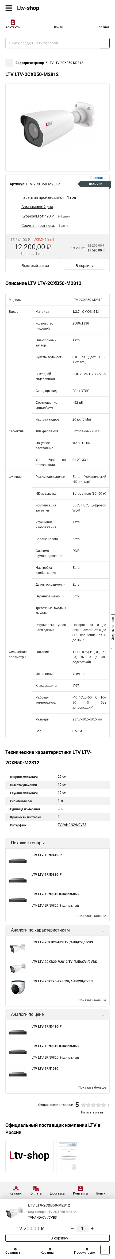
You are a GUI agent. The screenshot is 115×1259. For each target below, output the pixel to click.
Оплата (36, 1193)
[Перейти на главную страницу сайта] (40, 8)
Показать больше (92, 916)
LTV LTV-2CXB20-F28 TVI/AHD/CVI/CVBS (62, 942)
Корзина (103, 27)
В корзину (84, 266)
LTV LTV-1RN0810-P (47, 874)
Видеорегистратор (30, 63)
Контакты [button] (12, 27)
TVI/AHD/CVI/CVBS (72, 825)
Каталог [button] (16, 1193)
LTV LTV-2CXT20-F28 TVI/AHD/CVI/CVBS (62, 981)
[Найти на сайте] (105, 43)
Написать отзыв (92, 1112)
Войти (58, 27)
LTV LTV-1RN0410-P (47, 855)
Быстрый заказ (35, 266)
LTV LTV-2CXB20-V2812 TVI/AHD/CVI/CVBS (64, 962)
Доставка (57, 1193)
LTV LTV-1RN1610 (45, 1068)
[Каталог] (8, 8)
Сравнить (12, 1252)
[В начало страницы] (105, 1249)
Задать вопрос (113, 629)
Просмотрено (84, 1252)
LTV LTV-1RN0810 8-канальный (55, 894)
